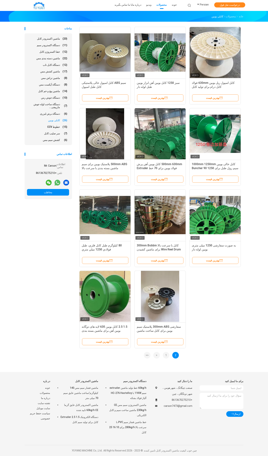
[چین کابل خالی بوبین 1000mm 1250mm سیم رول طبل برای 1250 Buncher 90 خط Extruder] (215, 133)
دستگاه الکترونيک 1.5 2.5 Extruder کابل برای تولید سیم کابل (79, 420)
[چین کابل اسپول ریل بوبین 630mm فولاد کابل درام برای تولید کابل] (215, 52)
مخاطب (48, 192)
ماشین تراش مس (54, 78)
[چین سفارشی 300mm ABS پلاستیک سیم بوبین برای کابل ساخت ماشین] (160, 296)
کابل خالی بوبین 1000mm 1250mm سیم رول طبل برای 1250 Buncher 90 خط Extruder (215, 168)
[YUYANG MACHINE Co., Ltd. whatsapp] (57, 182)
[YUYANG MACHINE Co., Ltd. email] (66, 182)
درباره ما (45, 398)
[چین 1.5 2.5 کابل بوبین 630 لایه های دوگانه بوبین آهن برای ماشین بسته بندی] (105, 296)
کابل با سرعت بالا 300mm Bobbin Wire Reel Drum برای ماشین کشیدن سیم (159, 249)
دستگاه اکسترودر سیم (52, 45)
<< (147, 355)
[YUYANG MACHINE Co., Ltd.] (39, 5)
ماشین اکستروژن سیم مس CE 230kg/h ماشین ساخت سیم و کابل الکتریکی (127, 410)
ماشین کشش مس (53, 71)
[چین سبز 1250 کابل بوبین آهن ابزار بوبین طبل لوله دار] (160, 52)
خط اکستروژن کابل (53, 51)
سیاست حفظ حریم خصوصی (40, 416)
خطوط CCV (57, 126)
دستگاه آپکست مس (53, 84)
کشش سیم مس (55, 140)
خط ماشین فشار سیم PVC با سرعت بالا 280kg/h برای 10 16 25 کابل (127, 427)
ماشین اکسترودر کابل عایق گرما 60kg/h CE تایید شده (81, 408)
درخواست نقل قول (230, 4)
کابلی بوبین (57, 120)
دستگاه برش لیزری (53, 113)
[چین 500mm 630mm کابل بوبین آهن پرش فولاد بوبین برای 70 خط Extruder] (160, 133)
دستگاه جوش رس (54, 97)
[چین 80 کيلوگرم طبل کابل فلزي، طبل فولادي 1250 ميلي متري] (105, 215)
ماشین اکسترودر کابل (52, 38)
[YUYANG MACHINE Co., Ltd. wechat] (49, 182)
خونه (47, 387)
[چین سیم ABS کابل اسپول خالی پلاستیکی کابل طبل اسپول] (105, 52)
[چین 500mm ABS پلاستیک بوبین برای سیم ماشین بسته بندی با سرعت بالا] (105, 133)
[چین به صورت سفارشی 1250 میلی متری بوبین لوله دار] (215, 215)
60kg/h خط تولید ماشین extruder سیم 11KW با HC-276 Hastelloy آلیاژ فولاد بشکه (128, 393)
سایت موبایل (43, 408)
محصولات (45, 392)
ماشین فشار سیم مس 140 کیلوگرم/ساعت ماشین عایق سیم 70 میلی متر (80, 393)
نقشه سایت (44, 403)
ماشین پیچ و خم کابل (52, 91)
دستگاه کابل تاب (55, 64)
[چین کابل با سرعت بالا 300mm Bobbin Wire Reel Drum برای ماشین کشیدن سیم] (160, 215)
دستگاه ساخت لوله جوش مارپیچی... (50, 106)
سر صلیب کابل (55, 133)
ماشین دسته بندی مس (51, 58)
